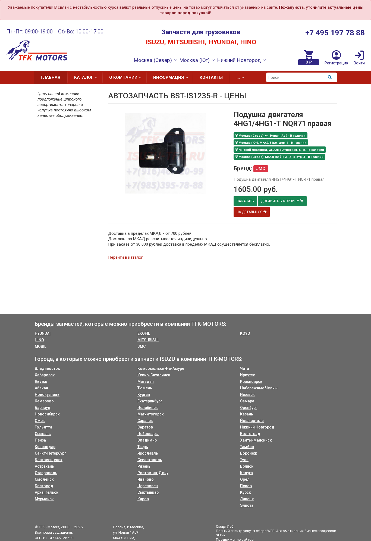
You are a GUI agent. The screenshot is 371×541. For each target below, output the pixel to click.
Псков (246, 486)
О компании (123, 77)
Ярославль (147, 453)
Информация (168, 77)
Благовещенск (48, 460)
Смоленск (44, 479)
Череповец (147, 486)
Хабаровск (45, 375)
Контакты (211, 77)
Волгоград (250, 433)
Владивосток (47, 368)
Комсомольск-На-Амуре (160, 368)
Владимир (147, 440)
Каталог (83, 77)
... (238, 77)
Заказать (245, 201)
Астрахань (44, 466)
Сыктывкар (148, 492)
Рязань (143, 466)
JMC (141, 346)
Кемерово (44, 401)
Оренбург (248, 407)
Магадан (145, 381)
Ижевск (247, 394)
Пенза (40, 440)
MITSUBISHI (148, 340)
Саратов (145, 427)
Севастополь (149, 460)
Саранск (145, 420)
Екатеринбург (149, 401)
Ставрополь (46, 473)
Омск (40, 420)
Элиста (246, 505)
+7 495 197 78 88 (335, 32)
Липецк (247, 499)
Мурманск (44, 499)
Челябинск (147, 407)
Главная (50, 77)
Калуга (246, 473)
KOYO (245, 333)
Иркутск (247, 375)
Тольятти (43, 427)
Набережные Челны (259, 388)
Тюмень (144, 388)
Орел (245, 479)
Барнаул (42, 407)
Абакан (41, 388)
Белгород (44, 486)
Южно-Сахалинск (153, 375)
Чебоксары (148, 433)
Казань (246, 414)
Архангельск (46, 492)
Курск (245, 492)
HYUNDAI (43, 333)
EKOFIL (143, 333)
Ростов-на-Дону (152, 473)
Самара (247, 401)
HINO (39, 340)
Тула (244, 460)
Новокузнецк (47, 394)
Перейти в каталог (125, 257)
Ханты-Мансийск (256, 440)
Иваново (145, 479)
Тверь (142, 447)
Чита (244, 368)
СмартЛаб (225, 526)
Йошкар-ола (252, 420)
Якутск (41, 381)
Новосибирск (47, 414)
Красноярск (251, 381)
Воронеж (248, 453)
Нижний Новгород (257, 427)
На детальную (250, 212)
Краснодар (45, 447)
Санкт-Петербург (50, 453)
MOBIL (40, 346)
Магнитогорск (150, 414)
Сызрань (43, 433)
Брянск (246, 466)
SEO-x (220, 535)
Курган (143, 394)
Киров (143, 499)
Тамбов (247, 447)
